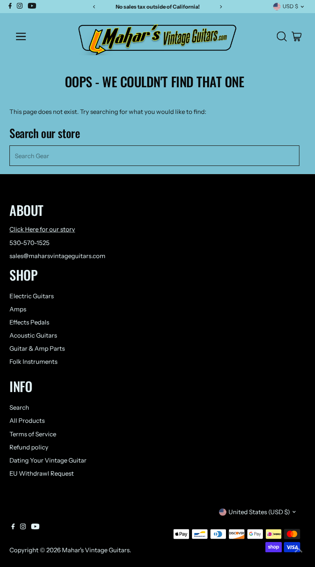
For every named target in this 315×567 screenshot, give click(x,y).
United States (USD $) (259, 512)
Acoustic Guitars (33, 335)
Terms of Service (32, 434)
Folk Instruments (33, 361)
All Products (27, 420)
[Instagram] (23, 527)
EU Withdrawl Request (41, 473)
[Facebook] (13, 527)
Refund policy (28, 447)
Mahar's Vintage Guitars (96, 550)
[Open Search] (282, 36)
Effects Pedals (29, 322)
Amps (17, 309)
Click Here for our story (42, 229)
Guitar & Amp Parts (37, 348)
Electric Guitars (31, 296)
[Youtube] (35, 527)
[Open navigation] (40, 36)
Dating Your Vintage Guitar (48, 460)
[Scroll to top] (298, 550)
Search (19, 407)
